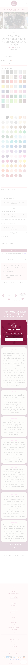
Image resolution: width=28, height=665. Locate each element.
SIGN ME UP (14, 339)
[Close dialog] (26, 321)
